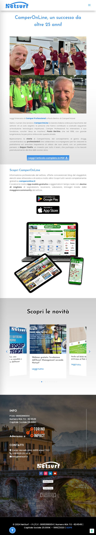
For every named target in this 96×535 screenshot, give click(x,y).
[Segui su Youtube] (55, 473)
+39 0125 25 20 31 (21, 453)
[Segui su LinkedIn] (50, 473)
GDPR (69, 527)
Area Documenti (48, 495)
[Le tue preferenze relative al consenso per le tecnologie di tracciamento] (92, 531)
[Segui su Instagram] (46, 473)
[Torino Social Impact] (35, 436)
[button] (89, 351)
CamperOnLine (41, 123)
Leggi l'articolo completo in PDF (46, 158)
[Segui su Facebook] (41, 473)
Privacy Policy (48, 481)
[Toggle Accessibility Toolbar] (12, 530)
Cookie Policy (48, 488)
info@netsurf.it (20, 456)
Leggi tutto (38, 366)
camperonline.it (27, 181)
